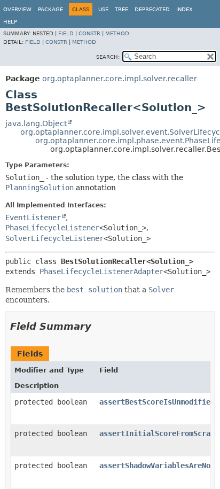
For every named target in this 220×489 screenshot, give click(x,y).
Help (10, 22)
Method (117, 33)
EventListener (33, 217)
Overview (17, 9)
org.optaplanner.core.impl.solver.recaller (119, 78)
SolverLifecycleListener (54, 238)
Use (103, 9)
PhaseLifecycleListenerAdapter (101, 271)
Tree (121, 9)
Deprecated (152, 9)
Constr (89, 33)
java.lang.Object (36, 123)
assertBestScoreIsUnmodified (157, 402)
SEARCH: (108, 57)
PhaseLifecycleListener (52, 227)
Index (184, 9)
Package (50, 9)
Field (66, 33)
